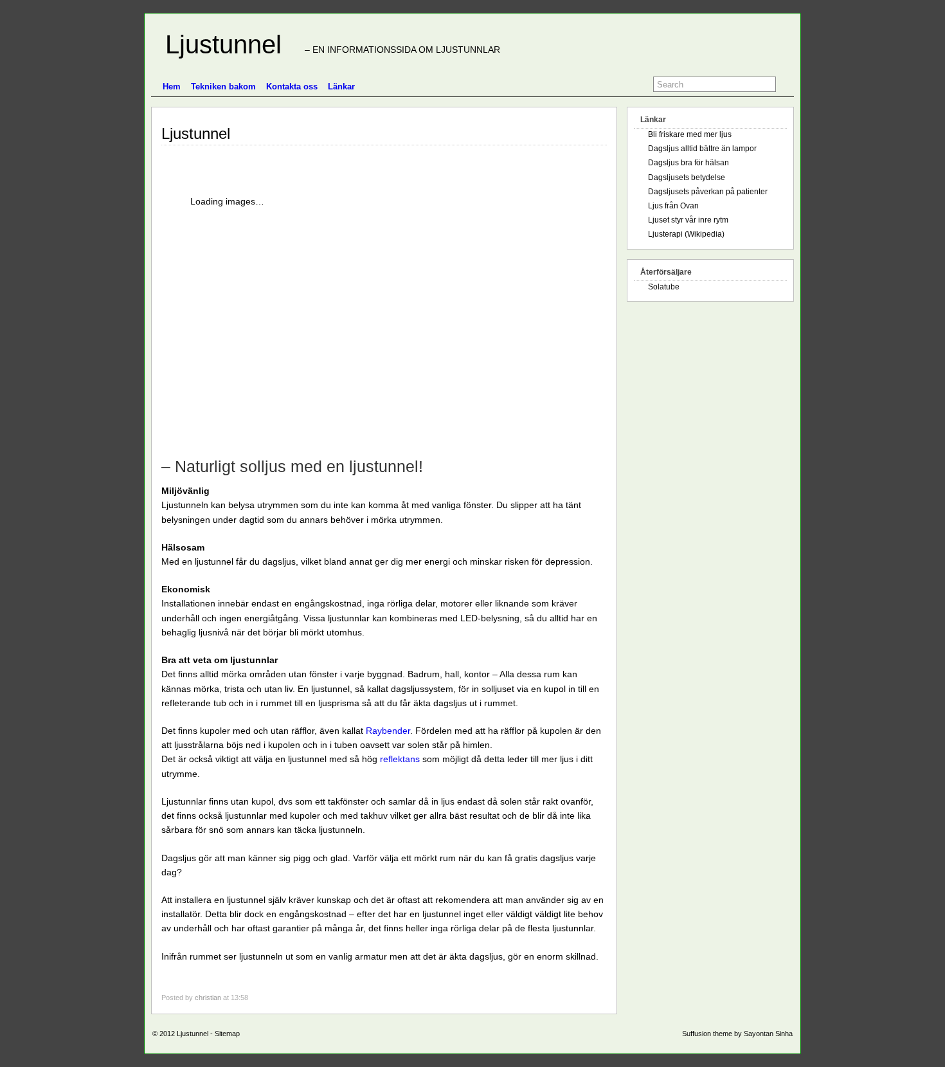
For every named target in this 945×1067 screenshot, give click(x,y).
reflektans (400, 759)
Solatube (664, 286)
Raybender (388, 730)
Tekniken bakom (223, 86)
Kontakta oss (292, 86)
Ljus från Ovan (673, 205)
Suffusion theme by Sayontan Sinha (737, 1033)
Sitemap (227, 1033)
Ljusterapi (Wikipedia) (686, 234)
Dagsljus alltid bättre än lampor (702, 148)
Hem (172, 86)
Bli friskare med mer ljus (690, 134)
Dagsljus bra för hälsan (688, 162)
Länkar (341, 86)
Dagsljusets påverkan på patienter (708, 191)
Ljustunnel (216, 44)
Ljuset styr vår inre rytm (688, 219)
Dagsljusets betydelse (686, 177)
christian (208, 997)
